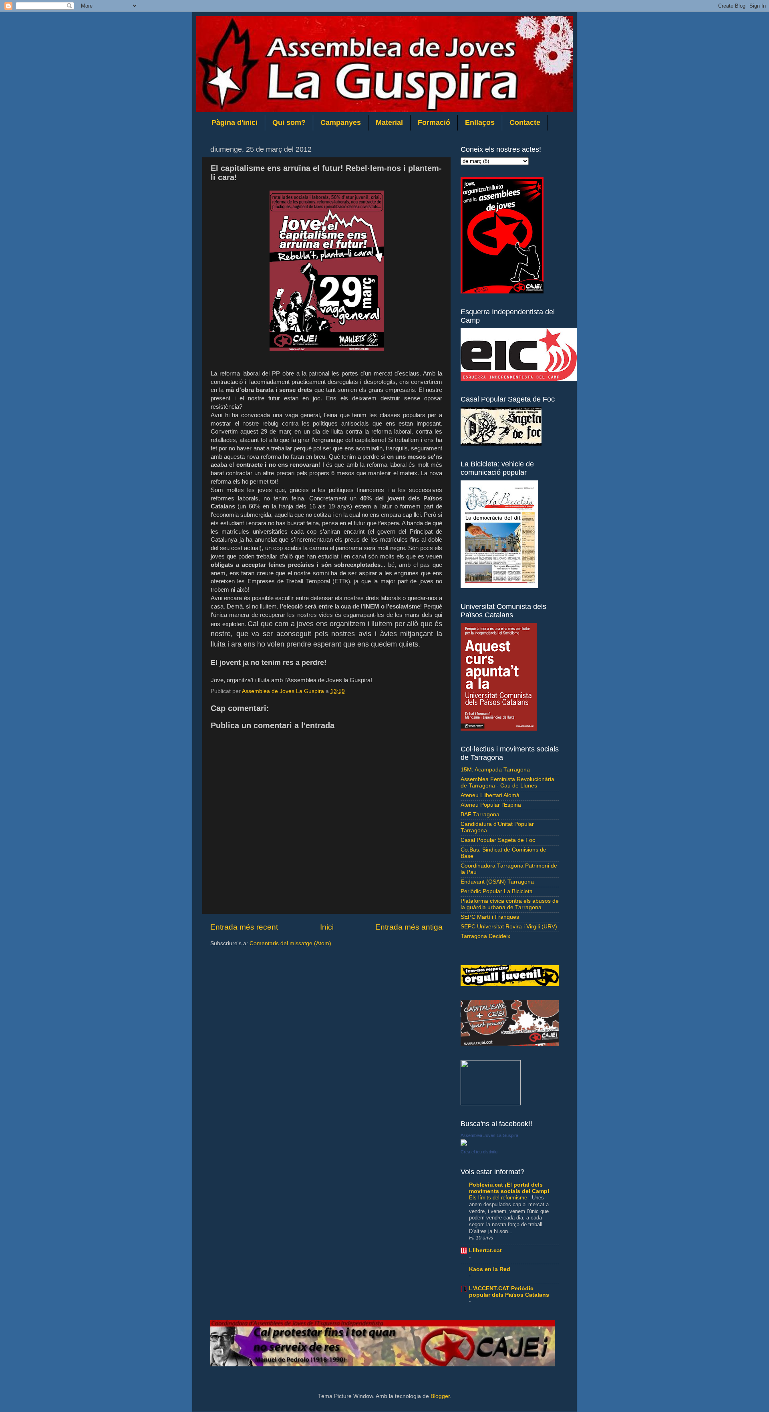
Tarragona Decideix (485, 936)
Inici (327, 927)
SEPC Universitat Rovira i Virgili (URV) (509, 927)
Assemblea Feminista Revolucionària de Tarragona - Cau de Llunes (507, 782)
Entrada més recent (244, 927)
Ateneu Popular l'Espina (491, 805)
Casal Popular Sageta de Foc (498, 840)
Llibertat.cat (485, 1250)
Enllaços (480, 123)
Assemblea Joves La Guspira (489, 1135)
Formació (434, 123)
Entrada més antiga (409, 927)
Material (389, 123)
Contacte (524, 123)
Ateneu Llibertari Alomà (490, 795)
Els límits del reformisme (499, 1198)
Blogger (440, 1396)
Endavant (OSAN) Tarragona (497, 882)
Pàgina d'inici (234, 123)
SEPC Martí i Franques (490, 917)
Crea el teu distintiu (479, 1151)
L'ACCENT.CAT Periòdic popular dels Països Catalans (509, 1291)
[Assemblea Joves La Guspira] (464, 1144)
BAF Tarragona (480, 814)
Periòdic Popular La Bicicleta (497, 891)
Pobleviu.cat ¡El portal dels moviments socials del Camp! (509, 1188)
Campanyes (340, 123)
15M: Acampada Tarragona (495, 770)
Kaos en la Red (489, 1269)
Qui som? (289, 123)
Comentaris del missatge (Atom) (290, 943)
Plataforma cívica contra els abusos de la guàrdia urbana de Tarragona (510, 904)
